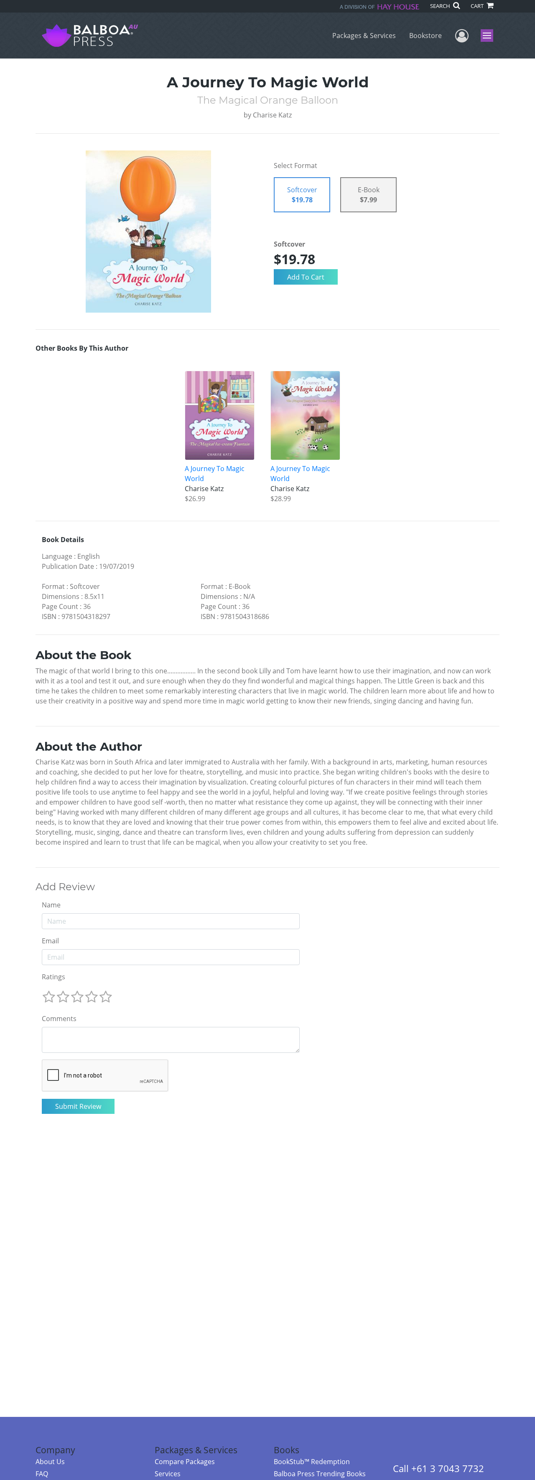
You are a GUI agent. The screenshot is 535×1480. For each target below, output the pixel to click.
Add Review (65, 887)
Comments (59, 1018)
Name (51, 904)
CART (478, 6)
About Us (50, 1461)
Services (168, 1473)
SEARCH (440, 6)
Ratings (53, 976)
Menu (489, 35)
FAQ (42, 1473)
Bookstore (425, 35)
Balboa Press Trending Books (320, 1473)
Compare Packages (185, 1461)
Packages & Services (364, 35)
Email (50, 940)
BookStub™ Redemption (312, 1461)
